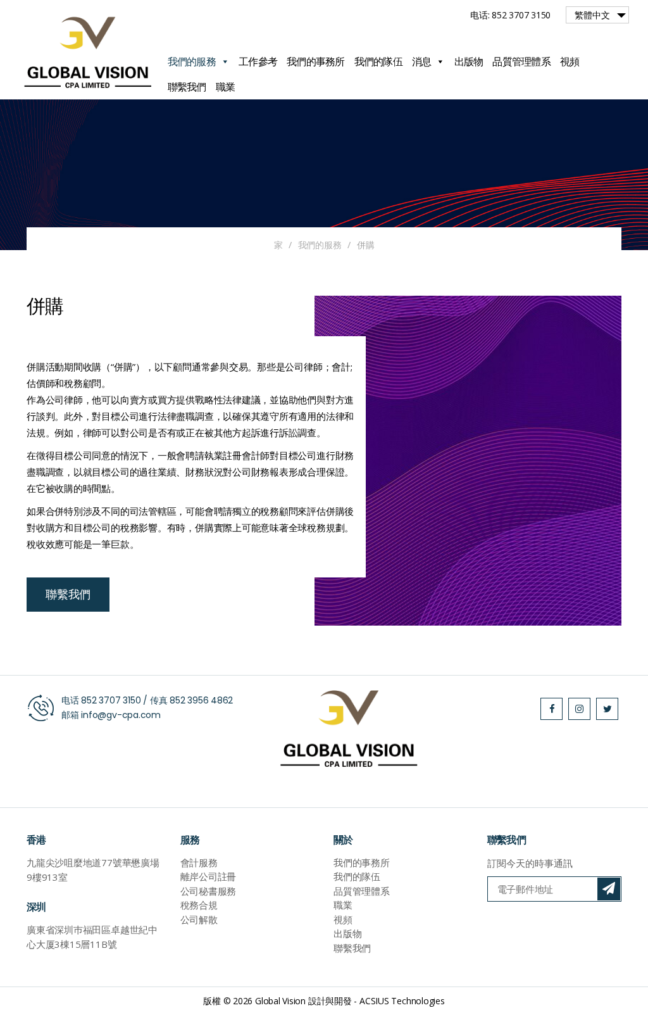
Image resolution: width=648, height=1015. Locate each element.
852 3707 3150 (110, 700)
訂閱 (608, 889)
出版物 (468, 61)
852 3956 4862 (201, 700)
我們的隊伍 (378, 61)
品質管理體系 (521, 61)
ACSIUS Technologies (402, 1001)
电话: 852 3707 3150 (510, 15)
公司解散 (199, 919)
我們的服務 (192, 61)
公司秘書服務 (208, 891)
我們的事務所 (316, 61)
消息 (422, 61)
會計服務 (199, 862)
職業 (225, 87)
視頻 (570, 61)
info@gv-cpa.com (121, 715)
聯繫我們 (187, 87)
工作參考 (258, 61)
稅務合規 (199, 904)
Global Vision (280, 1001)
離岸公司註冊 (208, 876)
